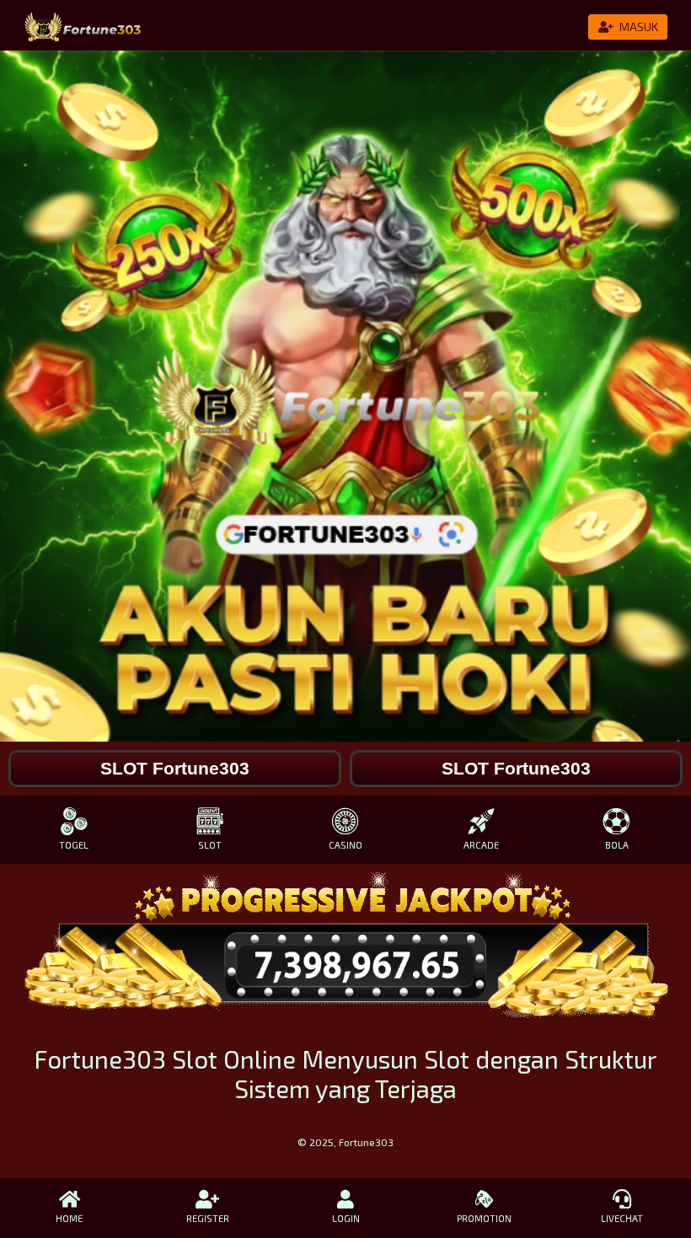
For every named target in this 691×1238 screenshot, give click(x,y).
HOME (69, 1218)
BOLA (617, 844)
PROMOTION (484, 1218)
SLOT (210, 844)
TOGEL (73, 844)
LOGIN (346, 1218)
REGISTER (207, 1218)
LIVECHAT (622, 1218)
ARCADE (481, 844)
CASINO (345, 844)
